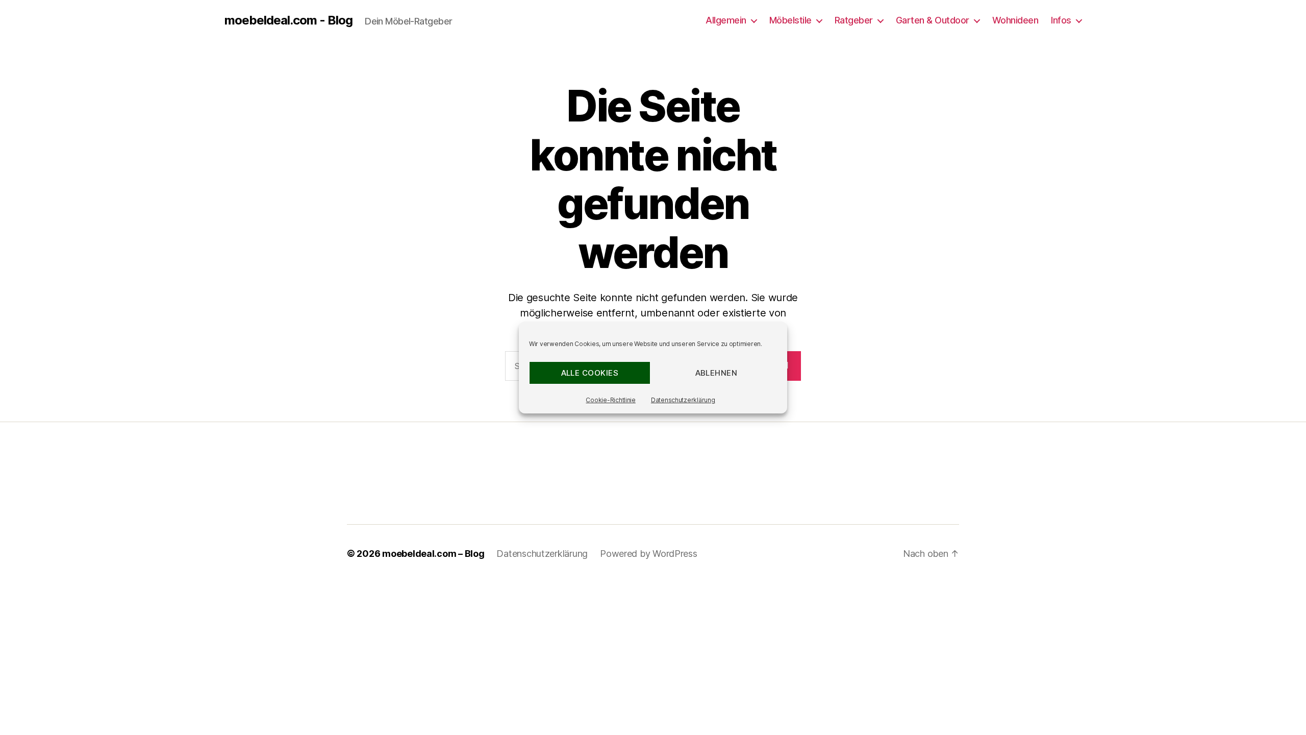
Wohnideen (1015, 20)
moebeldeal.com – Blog (433, 553)
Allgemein (726, 20)
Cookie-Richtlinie (610, 400)
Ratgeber (854, 20)
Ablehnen (716, 373)
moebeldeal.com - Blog (288, 20)
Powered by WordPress (648, 553)
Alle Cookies (590, 373)
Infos (1061, 20)
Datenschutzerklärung (683, 400)
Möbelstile (790, 20)
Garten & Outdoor (932, 20)
